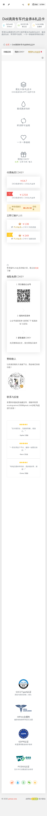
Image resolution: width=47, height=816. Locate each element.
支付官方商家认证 (24, 25)
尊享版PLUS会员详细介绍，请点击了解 (23, 269)
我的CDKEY (19, 52)
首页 (8, 44)
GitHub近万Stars (9, 25)
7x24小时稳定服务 (39, 25)
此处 (37, 268)
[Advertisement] (23, 253)
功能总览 (7, 52)
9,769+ (42, 4)
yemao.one (12, 799)
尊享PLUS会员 (34, 52)
